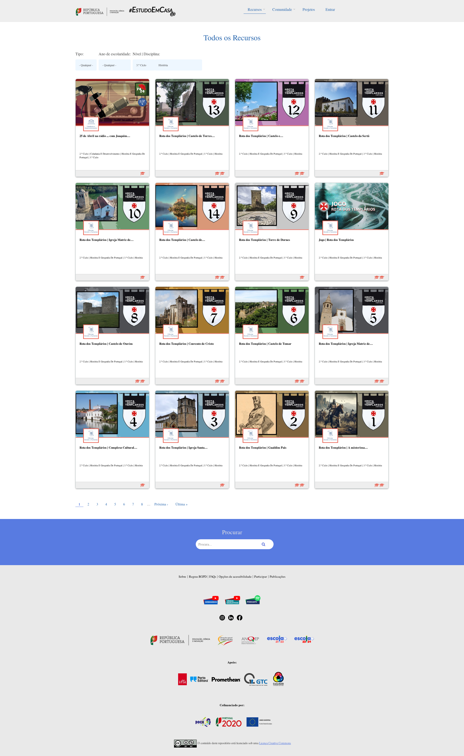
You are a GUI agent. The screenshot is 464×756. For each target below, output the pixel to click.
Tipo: (79, 53)
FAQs (212, 576)
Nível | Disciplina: (146, 53)
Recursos (255, 9)
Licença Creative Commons (275, 743)
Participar (260, 576)
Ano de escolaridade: (115, 53)
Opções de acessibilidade (235, 576)
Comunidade (282, 9)
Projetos (309, 9)
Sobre (182, 576)
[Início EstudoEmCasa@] (100, 11)
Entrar (330, 9)
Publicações (277, 576)
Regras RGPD (198, 576)
